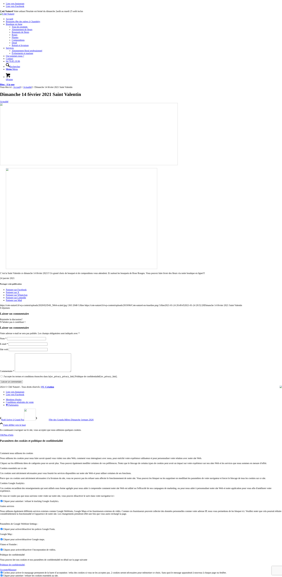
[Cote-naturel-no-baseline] (7, 14)
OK (2, 435)
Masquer (12, 569)
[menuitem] (144, 19)
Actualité (4, 101)
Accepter (4, 569)
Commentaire (7, 371)
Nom (3, 338)
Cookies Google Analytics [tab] (12, 483)
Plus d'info (8, 435)
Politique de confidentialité (12, 564)
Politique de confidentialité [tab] (12, 554)
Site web (4, 349)
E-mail (4, 344)
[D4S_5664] (89, 164)
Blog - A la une (7, 84)
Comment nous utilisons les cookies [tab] (16, 453)
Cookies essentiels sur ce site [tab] (13, 468)
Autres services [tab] (7, 506)
